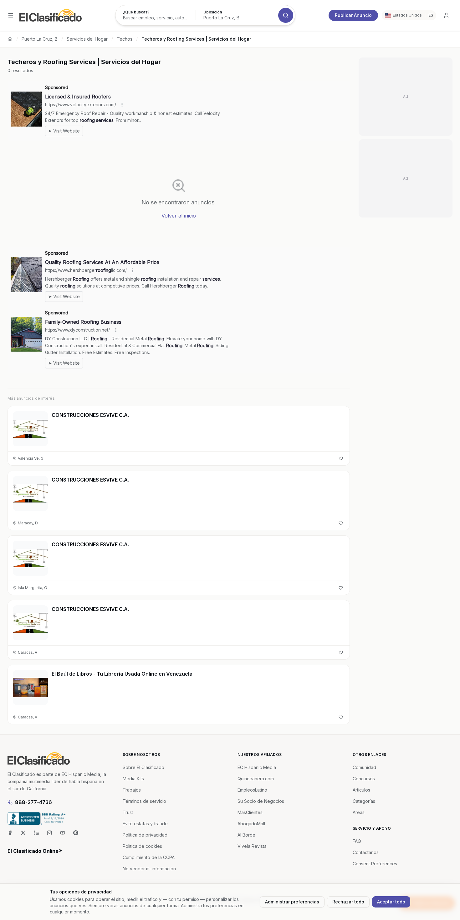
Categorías (364, 801)
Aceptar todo (391, 901)
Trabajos (132, 789)
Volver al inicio (178, 215)
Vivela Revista (252, 846)
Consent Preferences (375, 863)
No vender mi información (149, 868)
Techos (124, 39)
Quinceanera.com (256, 778)
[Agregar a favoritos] (341, 458)
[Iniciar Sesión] (446, 15)
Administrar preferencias (292, 901)
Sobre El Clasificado (143, 767)
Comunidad (364, 767)
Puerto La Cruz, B (40, 39)
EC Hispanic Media (257, 767)
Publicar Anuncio (353, 15)
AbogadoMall (251, 823)
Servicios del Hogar (87, 39)
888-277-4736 (33, 802)
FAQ (357, 841)
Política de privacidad (145, 835)
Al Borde (246, 835)
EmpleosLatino (252, 789)
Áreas (359, 812)
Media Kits (133, 778)
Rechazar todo (348, 901)
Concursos (364, 778)
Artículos (361, 789)
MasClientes (250, 812)
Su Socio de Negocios (261, 801)
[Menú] (10, 15)
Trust (128, 812)
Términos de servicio (144, 801)
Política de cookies (142, 846)
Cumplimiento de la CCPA (149, 857)
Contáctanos (366, 852)
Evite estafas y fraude (145, 823)
